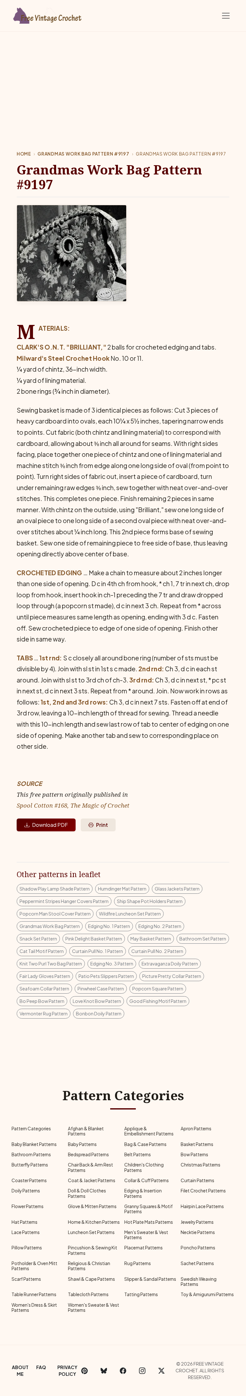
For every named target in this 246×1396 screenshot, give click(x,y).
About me (20, 1370)
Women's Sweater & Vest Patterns (93, 1307)
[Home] (48, 14)
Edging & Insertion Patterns (143, 1193)
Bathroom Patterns (31, 1154)
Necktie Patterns (198, 1232)
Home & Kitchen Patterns (94, 1222)
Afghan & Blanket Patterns (86, 1131)
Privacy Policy (67, 1370)
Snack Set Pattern (38, 938)
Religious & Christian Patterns (89, 1266)
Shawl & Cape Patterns (91, 1279)
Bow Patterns (194, 1154)
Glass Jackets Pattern (177, 889)
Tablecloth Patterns (88, 1294)
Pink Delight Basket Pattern (93, 938)
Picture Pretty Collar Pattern (171, 976)
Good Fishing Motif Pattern (157, 1001)
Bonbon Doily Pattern (98, 1013)
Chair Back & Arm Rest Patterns (90, 1167)
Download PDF (50, 824)
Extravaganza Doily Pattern (170, 963)
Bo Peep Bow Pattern (42, 1001)
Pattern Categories (31, 1128)
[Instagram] (142, 1371)
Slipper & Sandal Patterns (150, 1279)
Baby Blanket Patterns (34, 1144)
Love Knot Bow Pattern (97, 1001)
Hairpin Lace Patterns (202, 1206)
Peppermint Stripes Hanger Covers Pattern (64, 901)
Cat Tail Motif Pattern (42, 951)
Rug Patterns (137, 1263)
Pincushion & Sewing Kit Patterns (92, 1250)
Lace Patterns (26, 1232)
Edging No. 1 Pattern (109, 926)
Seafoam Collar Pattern (44, 988)
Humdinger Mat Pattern (122, 889)
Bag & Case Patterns (145, 1144)
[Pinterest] (85, 1371)
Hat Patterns (24, 1222)
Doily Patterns (26, 1190)
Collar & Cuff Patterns (146, 1180)
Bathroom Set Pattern (202, 938)
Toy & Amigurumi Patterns (207, 1294)
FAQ (41, 1367)
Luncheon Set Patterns (91, 1232)
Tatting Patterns (141, 1294)
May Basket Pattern (150, 938)
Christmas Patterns (200, 1164)
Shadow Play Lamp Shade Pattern (55, 889)
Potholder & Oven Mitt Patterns (34, 1266)
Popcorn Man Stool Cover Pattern (55, 913)
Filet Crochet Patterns (203, 1190)
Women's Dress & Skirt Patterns (34, 1307)
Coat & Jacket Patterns (91, 1180)
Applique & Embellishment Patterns (149, 1131)
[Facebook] (123, 1371)
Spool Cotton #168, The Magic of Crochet (73, 805)
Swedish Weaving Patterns (199, 1281)
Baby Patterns (82, 1144)
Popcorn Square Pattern (157, 988)
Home (24, 154)
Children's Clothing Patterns (144, 1167)
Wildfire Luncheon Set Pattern (130, 913)
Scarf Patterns (26, 1279)
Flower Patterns (28, 1206)
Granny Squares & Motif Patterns (148, 1209)
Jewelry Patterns (197, 1222)
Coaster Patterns (29, 1180)
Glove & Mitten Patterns (92, 1206)
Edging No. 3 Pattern (111, 963)
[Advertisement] (123, 80)
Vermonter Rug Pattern (44, 1013)
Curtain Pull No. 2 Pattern (157, 951)
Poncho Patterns (198, 1247)
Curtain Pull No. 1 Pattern (97, 951)
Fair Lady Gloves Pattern (45, 976)
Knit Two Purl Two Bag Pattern (51, 963)
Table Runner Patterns (34, 1294)
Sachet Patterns (197, 1263)
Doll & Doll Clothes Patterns (87, 1193)
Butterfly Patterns (30, 1164)
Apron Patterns (196, 1128)
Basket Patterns (197, 1144)
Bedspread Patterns (88, 1154)
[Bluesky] (104, 1371)
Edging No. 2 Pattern (159, 926)
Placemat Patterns (143, 1247)
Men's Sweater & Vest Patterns (146, 1235)
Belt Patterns (137, 1154)
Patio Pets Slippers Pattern (106, 976)
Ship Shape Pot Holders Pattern (150, 901)
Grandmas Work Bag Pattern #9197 (83, 154)
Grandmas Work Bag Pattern (50, 926)
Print (102, 824)
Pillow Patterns (27, 1247)
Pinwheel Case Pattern (101, 988)
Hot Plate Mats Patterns (148, 1222)
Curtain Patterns (197, 1180)
